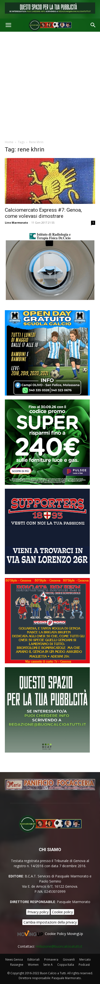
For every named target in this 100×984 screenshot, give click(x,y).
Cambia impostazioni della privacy (50, 922)
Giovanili (69, 959)
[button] (8, 25)
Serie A (48, 965)
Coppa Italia (65, 965)
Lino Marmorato (16, 222)
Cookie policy (62, 912)
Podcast (84, 965)
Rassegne (16, 965)
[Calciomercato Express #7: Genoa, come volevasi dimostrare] (50, 181)
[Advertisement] (50, 84)
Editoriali (33, 959)
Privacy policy (38, 912)
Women (33, 965)
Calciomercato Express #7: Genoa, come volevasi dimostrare (43, 213)
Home (9, 142)
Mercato (85, 959)
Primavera (51, 959)
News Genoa (14, 959)
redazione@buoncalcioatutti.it (59, 946)
